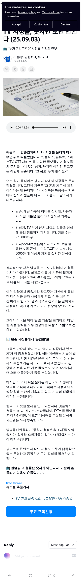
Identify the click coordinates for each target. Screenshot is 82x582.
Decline (65, 24)
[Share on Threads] (23, 69)
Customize (41, 24)
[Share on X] (15, 69)
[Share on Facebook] (6, 69)
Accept (16, 24)
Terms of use (51, 12)
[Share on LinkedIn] (31, 69)
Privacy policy (27, 12)
